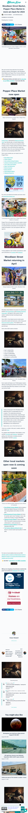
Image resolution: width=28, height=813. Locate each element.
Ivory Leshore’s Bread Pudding (11, 161)
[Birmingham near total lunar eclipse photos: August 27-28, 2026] (14, 724)
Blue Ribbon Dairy (8, 157)
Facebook (13, 252)
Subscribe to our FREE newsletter (17, 560)
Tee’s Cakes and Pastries (10, 164)
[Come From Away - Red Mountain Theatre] (14, 183)
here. (8, 430)
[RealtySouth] (14, 598)
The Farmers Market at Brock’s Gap (13, 528)
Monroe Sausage (8, 167)
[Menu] (25, 2)
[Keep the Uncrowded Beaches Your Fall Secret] (14, 810)
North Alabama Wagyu (9, 171)
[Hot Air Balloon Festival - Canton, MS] (14, 239)
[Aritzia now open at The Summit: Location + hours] (14, 768)
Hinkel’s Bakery (8, 159)
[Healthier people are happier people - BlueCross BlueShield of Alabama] (14, 581)
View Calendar (14, 707)
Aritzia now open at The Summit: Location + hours (14, 777)
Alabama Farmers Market (10, 519)
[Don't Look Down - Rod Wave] (14, 129)
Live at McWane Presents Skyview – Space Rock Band (16, 693)
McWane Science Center (10, 686)
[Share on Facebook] (4, 25)
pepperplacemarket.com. (9, 196)
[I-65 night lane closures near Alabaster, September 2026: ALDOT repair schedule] (14, 746)
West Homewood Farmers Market (12, 514)
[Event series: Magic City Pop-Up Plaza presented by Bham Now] (13, 699)
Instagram (20, 252)
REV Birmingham (10, 311)
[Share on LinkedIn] (8, 25)
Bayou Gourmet (8, 169)
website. (15, 437)
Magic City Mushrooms (9, 166)
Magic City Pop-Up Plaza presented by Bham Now (16, 700)
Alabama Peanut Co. (9, 173)
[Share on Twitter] (12, 25)
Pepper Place (5, 140)
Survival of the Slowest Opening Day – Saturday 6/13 (16, 684)
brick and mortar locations (8, 322)
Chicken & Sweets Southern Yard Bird (13, 162)
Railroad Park (8, 702)
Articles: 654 (13, 640)
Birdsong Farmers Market (10, 524)
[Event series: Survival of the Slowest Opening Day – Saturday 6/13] (13, 683)
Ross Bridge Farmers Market (11, 507)
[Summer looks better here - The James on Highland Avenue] (14, 299)
